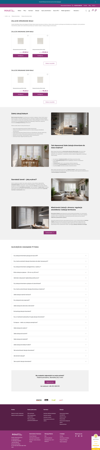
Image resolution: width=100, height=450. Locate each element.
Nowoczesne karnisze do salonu (49, 420)
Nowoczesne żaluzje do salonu (65, 421)
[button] (86, 10)
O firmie (61, 436)
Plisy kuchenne (30, 413)
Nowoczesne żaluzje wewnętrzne (64, 414)
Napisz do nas (50, 382)
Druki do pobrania (48, 438)
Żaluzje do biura (63, 424)
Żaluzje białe (62, 418)
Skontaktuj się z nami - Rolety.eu (49, 440)
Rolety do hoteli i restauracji (17, 413)
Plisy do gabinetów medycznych (31, 416)
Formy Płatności (32, 436)
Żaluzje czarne (63, 417)
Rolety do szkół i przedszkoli (17, 415)
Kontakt (85, 5)
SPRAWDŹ (59, 1)
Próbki (30, 441)
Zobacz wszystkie (50, 63)
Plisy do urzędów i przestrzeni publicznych (32, 419)
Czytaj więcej (49, 232)
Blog (90, 5)
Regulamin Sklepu (63, 439)
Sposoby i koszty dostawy (35, 439)
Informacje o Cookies (64, 438)
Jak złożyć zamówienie (34, 438)
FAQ (45, 436)
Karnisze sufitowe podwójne (50, 413)
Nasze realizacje (63, 441)
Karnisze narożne (47, 415)
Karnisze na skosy (47, 417)
